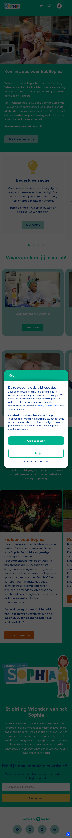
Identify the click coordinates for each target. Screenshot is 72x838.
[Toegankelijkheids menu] (68, 834)
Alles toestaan (36, 440)
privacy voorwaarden (47, 405)
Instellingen (36, 453)
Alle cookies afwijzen (36, 461)
